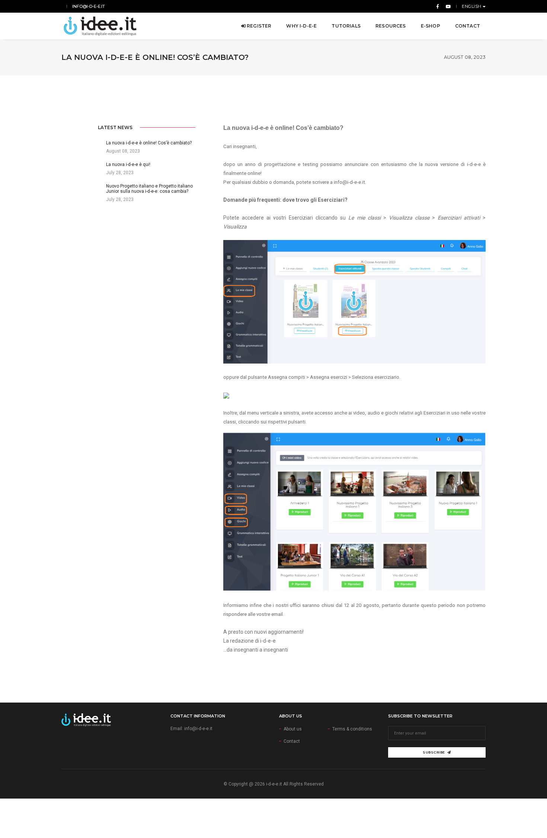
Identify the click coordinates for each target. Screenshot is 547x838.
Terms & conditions (352, 729)
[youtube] (447, 6)
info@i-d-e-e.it (88, 6)
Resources (390, 26)
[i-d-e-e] (100, 26)
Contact (467, 26)
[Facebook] (438, 6)
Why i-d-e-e (301, 26)
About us (293, 729)
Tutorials (346, 26)
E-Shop (430, 26)
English (472, 6)
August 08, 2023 (465, 57)
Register (259, 26)
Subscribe (434, 752)
